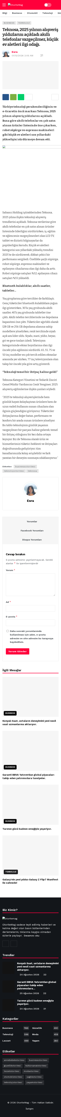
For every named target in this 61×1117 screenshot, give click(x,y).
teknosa (32, 471)
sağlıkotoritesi (34, 1077)
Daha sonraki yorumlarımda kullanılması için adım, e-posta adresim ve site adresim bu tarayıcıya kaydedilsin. (31, 636)
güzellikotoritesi (12, 1066)
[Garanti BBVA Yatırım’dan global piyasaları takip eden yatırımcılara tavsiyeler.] (30, 751)
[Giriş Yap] (56, 4)
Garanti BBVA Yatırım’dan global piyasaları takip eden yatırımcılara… (36, 985)
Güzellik (45, 1028)
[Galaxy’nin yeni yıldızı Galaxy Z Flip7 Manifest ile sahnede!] (30, 855)
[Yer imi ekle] (55, 97)
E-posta (11, 616)
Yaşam (45, 1040)
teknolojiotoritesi (14, 471)
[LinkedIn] (14, 944)
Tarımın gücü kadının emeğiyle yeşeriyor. (27, 828)
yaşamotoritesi (34, 1082)
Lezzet (15, 1040)
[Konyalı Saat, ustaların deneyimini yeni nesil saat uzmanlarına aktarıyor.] (30, 697)
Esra (15, 51)
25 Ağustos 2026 (29, 993)
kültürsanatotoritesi (36, 1066)
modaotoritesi (31, 1071)
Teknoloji (24, 23)
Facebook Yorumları (32, 530)
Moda (45, 1034)
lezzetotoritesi (11, 1071)
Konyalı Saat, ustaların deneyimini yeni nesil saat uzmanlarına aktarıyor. (38, 966)
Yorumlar (32, 521)
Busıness (9, 23)
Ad (8, 601)
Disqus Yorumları (32, 539)
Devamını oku (31, 935)
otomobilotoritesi (13, 1077)
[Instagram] (5, 944)
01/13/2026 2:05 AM (22, 55)
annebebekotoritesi (14, 1060)
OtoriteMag (23, 1102)
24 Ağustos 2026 (29, 974)
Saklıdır (49, 1102)
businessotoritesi (25, 466)
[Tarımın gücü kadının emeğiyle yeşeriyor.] (30, 805)
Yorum (10, 570)
